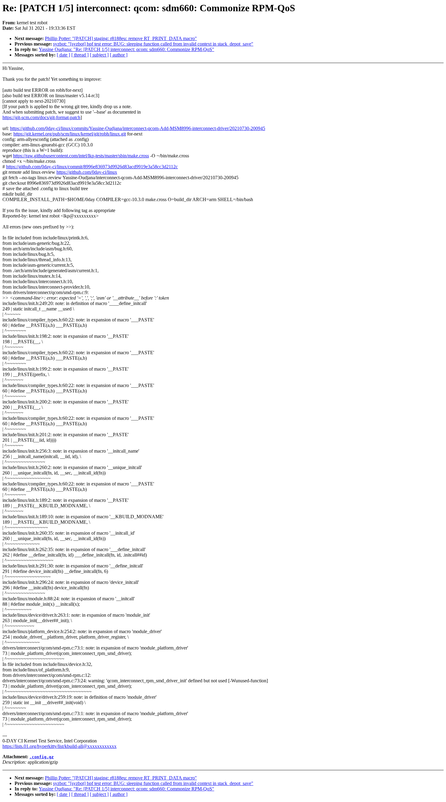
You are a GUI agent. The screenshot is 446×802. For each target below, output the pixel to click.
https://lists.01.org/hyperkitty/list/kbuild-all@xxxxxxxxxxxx (59, 746)
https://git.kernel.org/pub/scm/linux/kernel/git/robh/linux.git (69, 133)
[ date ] (63, 54)
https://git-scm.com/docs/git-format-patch (41, 117)
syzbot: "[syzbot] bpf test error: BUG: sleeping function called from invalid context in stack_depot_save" (153, 43)
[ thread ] (80, 54)
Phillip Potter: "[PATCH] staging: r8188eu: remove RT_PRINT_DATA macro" (121, 38)
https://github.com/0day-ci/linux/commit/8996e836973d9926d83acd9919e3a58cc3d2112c (92, 166)
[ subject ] (99, 54)
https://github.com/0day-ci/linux (86, 172)
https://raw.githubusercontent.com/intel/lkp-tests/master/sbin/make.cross (81, 155)
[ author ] (118, 54)
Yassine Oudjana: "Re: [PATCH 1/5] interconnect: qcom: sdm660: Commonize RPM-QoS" (126, 49)
